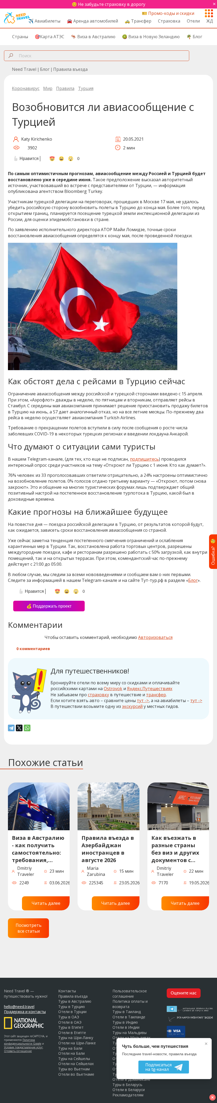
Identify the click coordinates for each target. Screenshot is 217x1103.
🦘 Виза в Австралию (93, 37)
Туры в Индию (125, 1022)
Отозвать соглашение (18, 1051)
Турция (85, 88)
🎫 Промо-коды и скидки (168, 13)
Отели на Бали (71, 1053)
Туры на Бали (70, 1048)
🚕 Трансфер (138, 21)
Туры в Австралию (74, 1001)
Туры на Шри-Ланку (75, 1037)
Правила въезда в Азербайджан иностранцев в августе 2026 (108, 849)
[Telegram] (11, 728)
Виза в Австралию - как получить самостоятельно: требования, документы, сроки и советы (38, 849)
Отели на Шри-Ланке (77, 1042)
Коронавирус (25, 88)
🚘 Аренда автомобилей (92, 21)
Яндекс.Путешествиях (149, 688)
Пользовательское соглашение (129, 993)
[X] (19, 728)
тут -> (143, 700)
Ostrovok (113, 688)
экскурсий (132, 706)
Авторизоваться (155, 637)
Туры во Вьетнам (74, 1068)
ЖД (209, 21)
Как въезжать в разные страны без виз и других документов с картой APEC (175, 849)
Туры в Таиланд (126, 1011)
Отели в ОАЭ (70, 1022)
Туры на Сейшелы (74, 1058)
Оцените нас (184, 993)
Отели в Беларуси (128, 1089)
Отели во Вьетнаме (76, 1074)
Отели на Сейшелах (76, 1063)
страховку (98, 695)
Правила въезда (73, 996)
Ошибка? (213, 551)
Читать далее (45, 903)
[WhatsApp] (27, 728)
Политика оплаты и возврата (130, 1004)
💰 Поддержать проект (48, 606)
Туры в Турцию (71, 1006)
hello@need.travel (19, 1006)
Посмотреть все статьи (29, 928)
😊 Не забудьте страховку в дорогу (108, 4)
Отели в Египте (72, 1032)
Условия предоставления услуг (23, 1047)
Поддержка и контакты (25, 1011)
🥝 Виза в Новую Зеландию (151, 37)
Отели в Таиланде (128, 1016)
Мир (47, 88)
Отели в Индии (125, 1027)
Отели (193, 21)
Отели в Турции (72, 1011)
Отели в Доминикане (131, 1079)
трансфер (156, 695)
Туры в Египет (71, 1027)
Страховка (169, 21)
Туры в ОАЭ (68, 1016)
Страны (20, 37)
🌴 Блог (194, 37)
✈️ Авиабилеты (44, 21)
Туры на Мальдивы (129, 1032)
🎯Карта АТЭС (49, 37)
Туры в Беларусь (127, 1084)
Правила (65, 88)
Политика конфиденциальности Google (22, 1041)
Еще (209, 12)
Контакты (67, 990)
